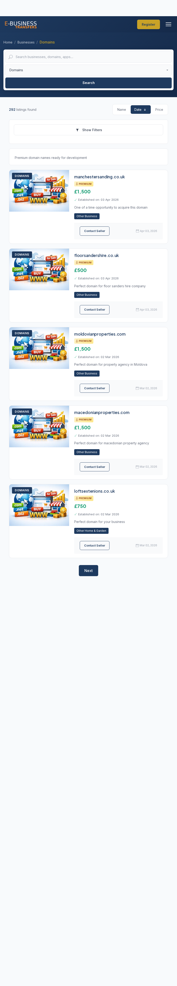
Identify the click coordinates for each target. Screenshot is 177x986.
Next (88, 570)
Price (159, 109)
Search (89, 82)
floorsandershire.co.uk (96, 255)
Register (148, 24)
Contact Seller (94, 231)
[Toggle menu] (168, 24)
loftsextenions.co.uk (94, 491)
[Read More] (39, 191)
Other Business (87, 216)
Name (121, 109)
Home (7, 42)
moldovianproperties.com (100, 334)
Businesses (26, 42)
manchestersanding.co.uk (99, 176)
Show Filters (91, 130)
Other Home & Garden (91, 530)
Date (138, 109)
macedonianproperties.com (102, 412)
